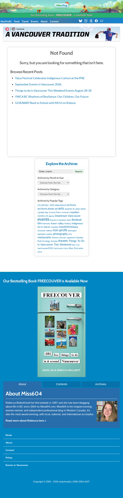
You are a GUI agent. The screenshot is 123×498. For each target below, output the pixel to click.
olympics (41, 234)
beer (83, 208)
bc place (77, 209)
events (43, 219)
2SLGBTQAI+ (43, 205)
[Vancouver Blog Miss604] (61, 5)
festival (76, 219)
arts (61, 208)
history (67, 223)
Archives (100, 384)
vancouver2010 (45, 248)
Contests (61, 384)
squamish (71, 237)
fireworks (46, 224)
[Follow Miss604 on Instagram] (86, 21)
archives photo (45, 208)
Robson (55, 238)
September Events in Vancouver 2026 (38, 84)
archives (71, 205)
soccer (62, 237)
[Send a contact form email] (102, 21)
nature (49, 230)
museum (41, 230)
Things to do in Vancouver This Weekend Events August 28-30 (53, 90)
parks (50, 234)
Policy (9, 457)
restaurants (44, 237)
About (44, 21)
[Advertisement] (61, 130)
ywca (39, 252)
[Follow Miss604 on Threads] (92, 21)
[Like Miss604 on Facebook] (97, 21)
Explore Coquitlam (58, 220)
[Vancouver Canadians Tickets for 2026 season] (61, 34)
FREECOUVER (64, 15)
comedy (65, 212)
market (54, 227)
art (56, 208)
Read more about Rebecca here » (26, 420)
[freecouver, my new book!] (61, 376)
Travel (25, 21)
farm (69, 220)
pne (70, 234)
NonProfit (6, 21)
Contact (54, 21)
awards (68, 208)
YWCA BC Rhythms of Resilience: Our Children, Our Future (52, 96)
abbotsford (60, 205)
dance (51, 216)
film (39, 223)
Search (78, 171)
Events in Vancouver (17, 465)
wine (80, 248)
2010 (52, 205)
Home (9, 435)
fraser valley (57, 223)
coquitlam (74, 212)
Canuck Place (55, 212)
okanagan (72, 231)
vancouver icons (61, 248)
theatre (63, 240)
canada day (42, 212)
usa (77, 245)
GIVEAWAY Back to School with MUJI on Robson (45, 103)
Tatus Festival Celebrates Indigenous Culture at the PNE (50, 78)
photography (60, 233)
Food (16, 21)
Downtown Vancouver (68, 215)
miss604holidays (68, 226)
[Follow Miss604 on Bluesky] (81, 21)
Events (34, 21)
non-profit (60, 230)
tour (74, 244)
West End (73, 248)
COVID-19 (42, 216)
